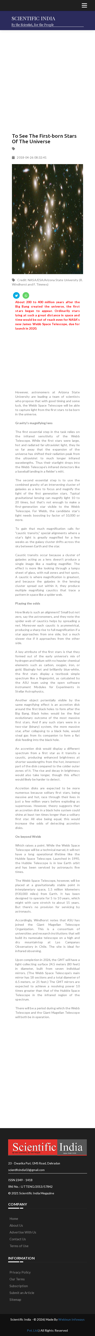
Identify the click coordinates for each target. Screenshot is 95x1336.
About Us (16, 1225)
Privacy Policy (20, 1272)
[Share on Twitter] (16, 295)
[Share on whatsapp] (26, 295)
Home (14, 1219)
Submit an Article (22, 1293)
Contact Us (18, 1239)
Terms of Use (19, 1246)
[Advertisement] (47, 80)
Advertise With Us (23, 1232)
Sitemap (15, 1299)
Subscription (19, 1286)
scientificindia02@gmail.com (26, 1170)
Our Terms (17, 1279)
